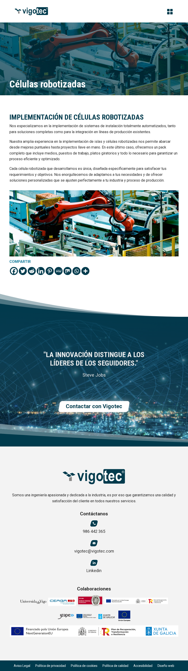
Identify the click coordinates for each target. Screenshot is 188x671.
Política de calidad (115, 666)
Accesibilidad (142, 666)
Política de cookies (84, 666)
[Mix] (68, 271)
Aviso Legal (22, 666)
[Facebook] (14, 271)
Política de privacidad (50, 666)
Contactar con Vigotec (94, 406)
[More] (85, 271)
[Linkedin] (41, 271)
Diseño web (166, 666)
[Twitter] (23, 271)
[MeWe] (59, 271)
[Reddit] (32, 271)
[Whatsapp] (76, 271)
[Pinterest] (50, 271)
